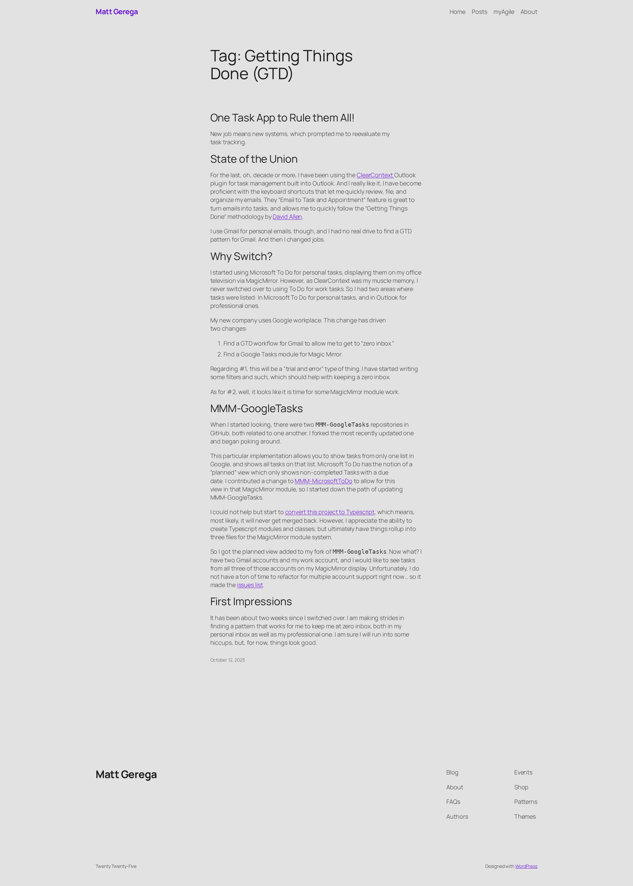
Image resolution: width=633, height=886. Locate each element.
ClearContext (375, 175)
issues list (250, 585)
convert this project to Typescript (330, 512)
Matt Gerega (117, 11)
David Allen (287, 216)
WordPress (526, 866)
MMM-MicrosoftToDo (323, 481)
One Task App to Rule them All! (282, 117)
